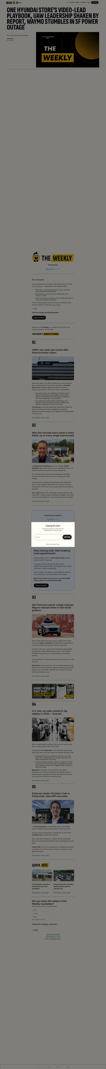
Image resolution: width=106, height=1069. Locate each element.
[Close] (72, 524)
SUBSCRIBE (67, 537)
